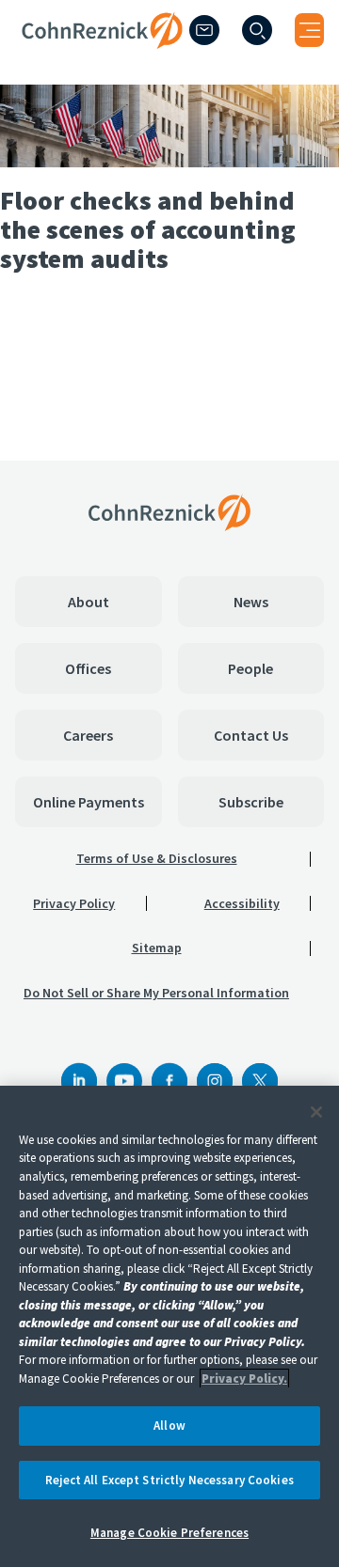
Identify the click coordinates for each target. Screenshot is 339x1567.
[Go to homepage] (169, 512)
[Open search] (257, 30)
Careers (88, 735)
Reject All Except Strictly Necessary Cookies (169, 1480)
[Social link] (79, 1081)
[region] (169, 1326)
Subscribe (250, 801)
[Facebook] (169, 1081)
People (250, 668)
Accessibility (242, 903)
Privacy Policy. (244, 1379)
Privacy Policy (74, 903)
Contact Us (251, 735)
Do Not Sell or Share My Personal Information (156, 992)
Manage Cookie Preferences (169, 1533)
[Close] (316, 1112)
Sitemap (157, 947)
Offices (88, 668)
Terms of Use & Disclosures (156, 858)
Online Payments (88, 801)
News (251, 601)
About (88, 601)
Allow (169, 1426)
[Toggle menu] (309, 30)
